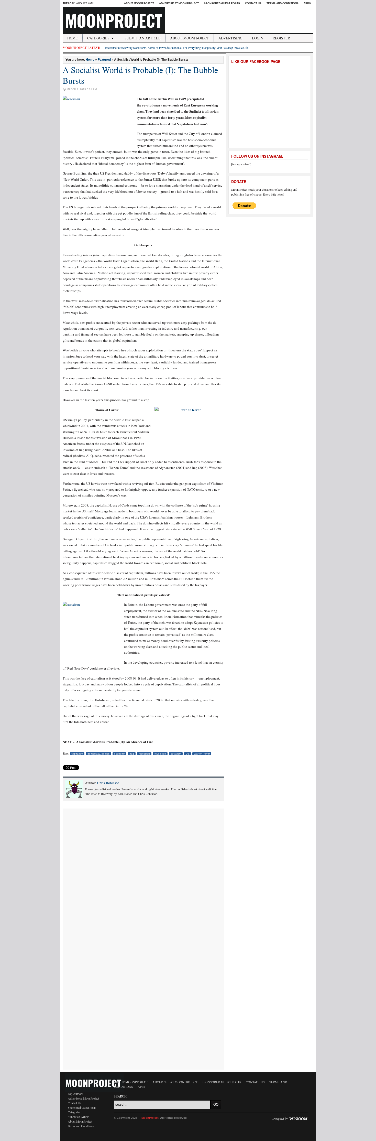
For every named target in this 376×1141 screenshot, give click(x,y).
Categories (98, 38)
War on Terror (202, 753)
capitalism (77, 753)
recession (144, 753)
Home (72, 38)
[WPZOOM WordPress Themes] (298, 1118)
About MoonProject (139, 3)
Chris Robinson (108, 782)
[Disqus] (143, 873)
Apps (307, 3)
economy (119, 753)
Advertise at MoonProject (179, 3)
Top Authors (75, 1094)
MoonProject (113, 20)
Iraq (131, 753)
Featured (104, 59)
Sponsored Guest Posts (222, 3)
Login (257, 38)
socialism (176, 753)
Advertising (230, 38)
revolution (160, 753)
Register (281, 38)
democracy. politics (98, 753)
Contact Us (253, 3)
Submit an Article (143, 38)
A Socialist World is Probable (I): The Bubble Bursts (140, 75)
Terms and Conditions (282, 3)
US (187, 753)
